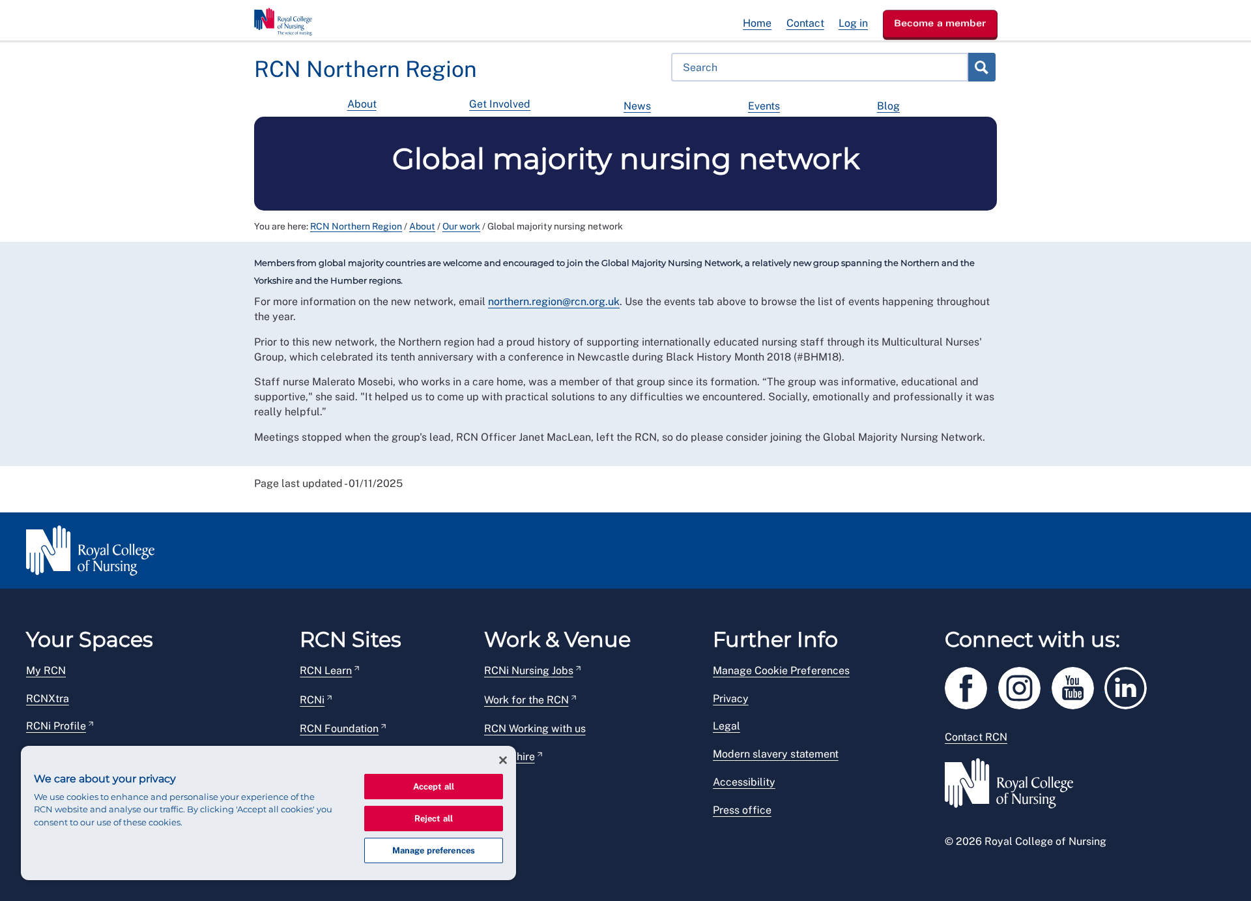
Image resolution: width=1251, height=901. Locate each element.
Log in (853, 23)
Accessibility (744, 782)
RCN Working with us (535, 728)
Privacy (731, 698)
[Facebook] (971, 685)
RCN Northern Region (356, 226)
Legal (726, 726)
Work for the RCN (526, 700)
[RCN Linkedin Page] (1129, 685)
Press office (742, 810)
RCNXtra (47, 698)
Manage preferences (433, 850)
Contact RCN (976, 737)
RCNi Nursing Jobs (528, 670)
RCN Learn (326, 670)
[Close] (503, 760)
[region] (268, 813)
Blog (888, 106)
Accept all (433, 786)
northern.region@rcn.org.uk (554, 301)
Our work (461, 226)
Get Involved (499, 104)
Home (757, 23)
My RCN (46, 670)
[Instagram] (1025, 685)
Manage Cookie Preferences (781, 670)
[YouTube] (1078, 685)
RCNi (312, 700)
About (362, 104)
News (637, 106)
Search (981, 67)
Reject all (433, 818)
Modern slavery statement (776, 754)
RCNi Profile (56, 726)
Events (764, 106)
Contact (805, 23)
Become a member (940, 23)
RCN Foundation (339, 728)
